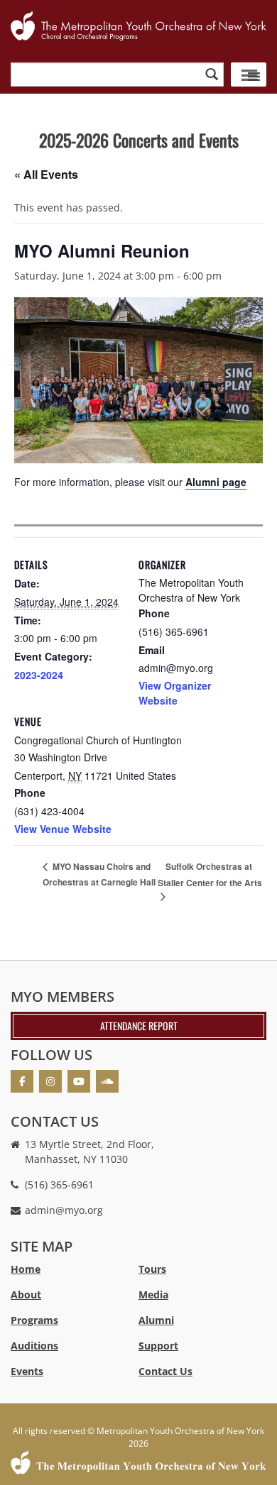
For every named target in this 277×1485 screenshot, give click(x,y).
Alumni (156, 1320)
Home (25, 1269)
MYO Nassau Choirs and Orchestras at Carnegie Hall (99, 874)
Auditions (34, 1345)
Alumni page (215, 482)
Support (158, 1345)
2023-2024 (38, 675)
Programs (34, 1320)
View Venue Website (63, 829)
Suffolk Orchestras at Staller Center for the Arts (210, 874)
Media (153, 1294)
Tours (152, 1269)
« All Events (46, 174)
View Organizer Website (174, 692)
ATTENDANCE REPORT (139, 1025)
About (26, 1294)
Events (27, 1371)
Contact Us (165, 1371)
